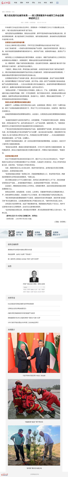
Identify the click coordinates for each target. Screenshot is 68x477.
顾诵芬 (43, 289)
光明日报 (8, 11)
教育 (51, 2)
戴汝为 (35, 291)
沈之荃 (35, 289)
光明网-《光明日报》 (30, 22)
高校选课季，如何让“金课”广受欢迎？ (20, 254)
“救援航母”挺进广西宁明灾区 (34, 422)
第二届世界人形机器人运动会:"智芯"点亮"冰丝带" (23, 259)
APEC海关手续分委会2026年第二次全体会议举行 (23, 322)
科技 (45, 2)
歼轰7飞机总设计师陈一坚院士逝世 (34, 284)
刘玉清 (39, 291)
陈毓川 (28, 291)
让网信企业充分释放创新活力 (17, 308)
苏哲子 (24, 291)
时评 (27, 2)
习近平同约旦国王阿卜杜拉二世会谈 (34, 375)
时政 (15, 2)
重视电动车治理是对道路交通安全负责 (20, 249)
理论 (33, 2)
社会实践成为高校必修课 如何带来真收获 (21, 304)
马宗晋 (24, 289)
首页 (3, 11)
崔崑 (39, 289)
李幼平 (43, 291)
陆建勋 (32, 289)
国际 (21, 2)
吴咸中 (32, 291)
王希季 (28, 289)
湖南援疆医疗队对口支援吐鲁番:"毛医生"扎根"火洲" (24, 318)
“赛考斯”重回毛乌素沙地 (34, 468)
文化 (39, 2)
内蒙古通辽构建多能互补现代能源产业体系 (21, 313)
